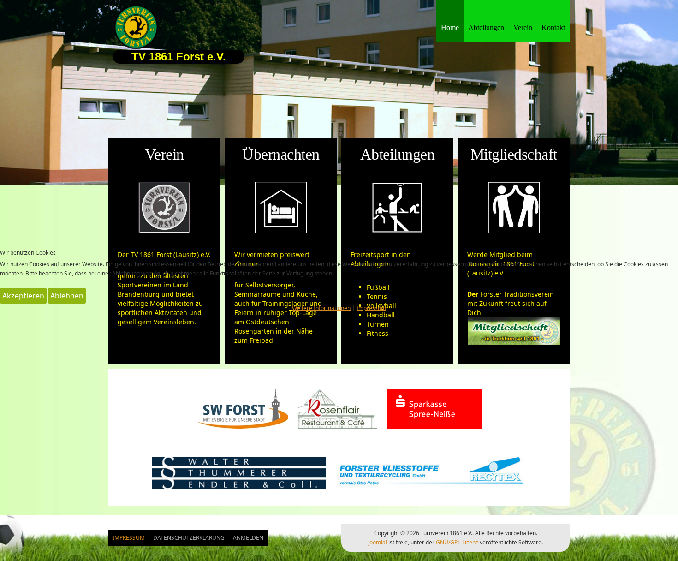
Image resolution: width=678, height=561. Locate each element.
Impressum (371, 308)
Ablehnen (66, 296)
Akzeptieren (23, 296)
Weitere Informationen (321, 308)
